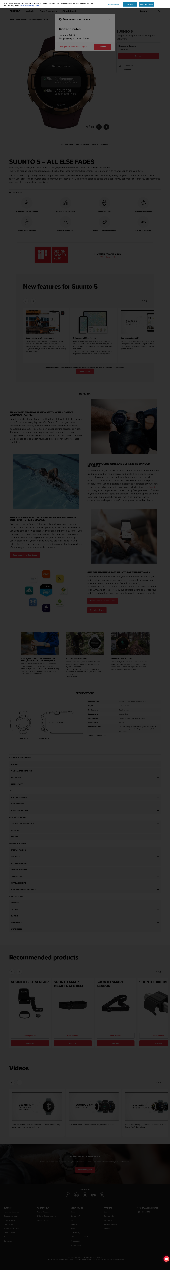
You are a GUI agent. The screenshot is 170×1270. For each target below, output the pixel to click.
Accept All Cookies (146, 4)
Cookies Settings (113, 4)
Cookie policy (24, 6)
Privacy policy (34, 6)
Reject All (130, 4)
